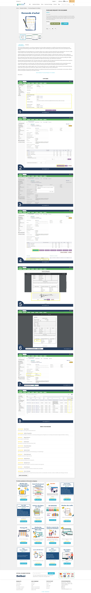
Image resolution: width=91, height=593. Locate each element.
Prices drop (18, 582)
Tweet (53, 29)
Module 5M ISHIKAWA (53, 517)
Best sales (18, 585)
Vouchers (48, 588)
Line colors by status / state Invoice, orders (38, 518)
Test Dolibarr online (19, 588)
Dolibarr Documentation (35, 586)
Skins (42, 4)
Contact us (18, 1)
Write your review (23, 475)
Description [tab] (21, 44)
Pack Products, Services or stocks (67, 495)
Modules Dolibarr (36, 4)
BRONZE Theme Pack (23, 560)
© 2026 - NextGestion (45, 591)
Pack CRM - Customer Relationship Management (23, 518)
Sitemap (32, 584)
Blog (59, 4)
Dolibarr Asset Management (67, 517)
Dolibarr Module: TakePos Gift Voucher (67, 561)
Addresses (48, 586)
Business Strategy (48, 4)
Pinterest (55, 29)
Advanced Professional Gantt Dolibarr (38, 496)
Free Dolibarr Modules (20, 586)
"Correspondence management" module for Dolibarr (23, 496)
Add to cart (55, 23)
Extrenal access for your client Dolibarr (52, 496)
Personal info (48, 582)
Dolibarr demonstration (35, 588)
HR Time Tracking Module (23, 538)
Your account (49, 581)
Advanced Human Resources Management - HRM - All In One (52, 539)
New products (18, 584)
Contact (55, 4)
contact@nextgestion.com (66, 589)
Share (50, 29)
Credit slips (48, 585)
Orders (47, 584)
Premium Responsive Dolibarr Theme (67, 539)
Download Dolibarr (19, 589)
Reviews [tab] (27, 44)
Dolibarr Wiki (33, 589)
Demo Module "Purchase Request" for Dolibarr (45, 72)
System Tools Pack (52, 560)
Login (32, 585)
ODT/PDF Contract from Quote (38, 560)
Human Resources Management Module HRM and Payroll (38, 539)
